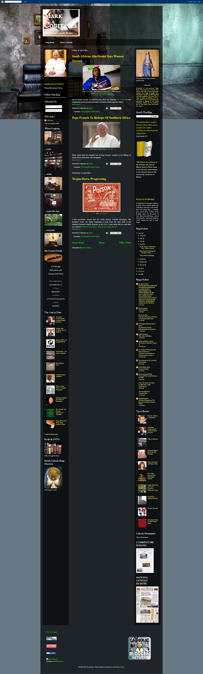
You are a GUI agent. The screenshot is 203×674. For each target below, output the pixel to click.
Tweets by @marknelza (51, 434)
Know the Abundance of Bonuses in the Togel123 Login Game (148, 318)
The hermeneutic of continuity (148, 360)
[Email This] (111, 108)
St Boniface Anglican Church (153, 498)
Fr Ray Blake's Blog (144, 367)
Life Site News (109, 149)
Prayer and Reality (144, 369)
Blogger (122, 667)
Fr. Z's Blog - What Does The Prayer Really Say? (147, 351)
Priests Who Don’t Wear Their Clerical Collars (61, 422)
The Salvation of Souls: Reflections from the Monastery (147, 328)
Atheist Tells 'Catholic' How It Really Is (61, 330)
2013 (139, 268)
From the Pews (103, 213)
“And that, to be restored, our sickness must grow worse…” (146, 354)
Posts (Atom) (86, 247)
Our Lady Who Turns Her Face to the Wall (148, 377)
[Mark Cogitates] (51, 659)
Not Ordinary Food (60, 364)
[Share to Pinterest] (120, 108)
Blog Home (50, 42)
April (141, 244)
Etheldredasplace (143, 399)
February (142, 262)
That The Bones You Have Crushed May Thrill (146, 384)
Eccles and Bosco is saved (146, 341)
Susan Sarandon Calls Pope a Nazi (153, 463)
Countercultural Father (145, 374)
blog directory (59, 661)
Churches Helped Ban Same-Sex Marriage (153, 452)
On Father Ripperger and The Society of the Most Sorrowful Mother (147, 402)
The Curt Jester (143, 308)
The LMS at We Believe (145, 336)
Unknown (50, 120)
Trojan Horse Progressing (89, 178)
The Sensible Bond (144, 392)
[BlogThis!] (113, 108)
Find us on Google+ (52, 632)
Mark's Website (66, 42)
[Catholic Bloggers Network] (139, 660)
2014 (139, 233)
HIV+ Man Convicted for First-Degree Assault (152, 476)
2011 (139, 274)
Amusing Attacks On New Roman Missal (153, 521)
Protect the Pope (143, 315)
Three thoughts (143, 393)
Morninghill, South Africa (90, 111)
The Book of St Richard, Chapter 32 (148, 344)
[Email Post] (107, 108)
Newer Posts (78, 242)
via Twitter (121, 99)
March (142, 259)
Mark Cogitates (60, 20)
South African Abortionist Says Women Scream (147, 247)
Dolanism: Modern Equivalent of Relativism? (61, 399)
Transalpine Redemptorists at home (147, 325)
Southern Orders (143, 284)
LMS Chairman (143, 334)
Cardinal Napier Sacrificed (60, 376)
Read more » (76, 104)
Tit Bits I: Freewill (153, 508)
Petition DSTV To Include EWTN (61, 341)
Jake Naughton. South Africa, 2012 (103, 93)
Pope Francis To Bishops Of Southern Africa (101, 117)
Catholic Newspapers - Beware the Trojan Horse (99, 227)
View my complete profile (52, 123)
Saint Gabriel (142, 362)
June (141, 239)
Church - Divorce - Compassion (153, 417)
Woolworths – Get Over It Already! (61, 352)
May (141, 241)
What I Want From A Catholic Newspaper (61, 388)
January (142, 265)
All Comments (51, 110)
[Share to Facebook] (118, 108)
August (142, 236)
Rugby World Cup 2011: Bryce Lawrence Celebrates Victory (153, 487)
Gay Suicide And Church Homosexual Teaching (61, 412)
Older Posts (125, 242)
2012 (139, 271)
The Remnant (142, 387)
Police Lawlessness (153, 439)
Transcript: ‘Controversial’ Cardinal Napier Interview (60, 319)
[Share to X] (116, 108)
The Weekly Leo (143, 310)
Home (102, 242)
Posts (48, 107)
